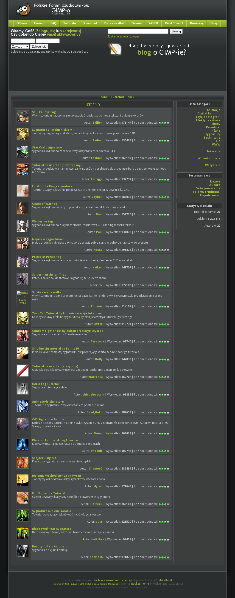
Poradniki (213, 127)
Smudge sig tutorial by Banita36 (55, 348)
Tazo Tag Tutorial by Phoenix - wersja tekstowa (67, 313)
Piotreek (96, 504)
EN (101, 285)
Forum (39, 23)
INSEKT (97, 250)
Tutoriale (69, 23)
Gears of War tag (44, 204)
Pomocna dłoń (114, 23)
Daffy (99, 359)
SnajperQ (96, 468)
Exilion (98, 123)
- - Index (117, 97)
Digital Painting (208, 113)
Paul (99, 214)
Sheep (98, 433)
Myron (98, 486)
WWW (216, 144)
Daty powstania (208, 188)
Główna (22, 23)
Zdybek (97, 197)
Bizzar (98, 324)
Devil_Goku (95, 412)
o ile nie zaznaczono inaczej (113, 580)
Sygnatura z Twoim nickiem (52, 130)
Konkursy (197, 23)
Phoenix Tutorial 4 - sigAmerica (55, 440)
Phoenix (97, 306)
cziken (98, 267)
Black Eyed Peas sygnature (51, 529)
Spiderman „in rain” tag (49, 274)
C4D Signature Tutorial (48, 419)
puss (99, 522)
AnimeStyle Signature (48, 402)
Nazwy (215, 181)
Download (90, 23)
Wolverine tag (42, 221)
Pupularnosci (210, 195)
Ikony (216, 124)
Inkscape (213, 151)
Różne (216, 131)
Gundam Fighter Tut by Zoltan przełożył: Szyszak (67, 331)
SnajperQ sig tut (44, 458)
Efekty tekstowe (208, 120)
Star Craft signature (47, 147)
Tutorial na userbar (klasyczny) (55, 366)
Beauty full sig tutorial (48, 546)
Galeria (136, 23)
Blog (213, 23)
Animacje (213, 110)
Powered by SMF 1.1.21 (65, 584)
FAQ (53, 23)
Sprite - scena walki (46, 292)
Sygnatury (93, 104)
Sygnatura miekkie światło (51, 511)
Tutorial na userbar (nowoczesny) (56, 165)
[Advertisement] (97, 77)
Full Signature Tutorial (48, 493)
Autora (214, 185)
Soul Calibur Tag (44, 112)
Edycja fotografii (208, 117)
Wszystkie (212, 165)
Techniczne (212, 138)
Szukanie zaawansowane (124, 36)
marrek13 (95, 377)
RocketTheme (140, 584)
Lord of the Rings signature (52, 186)
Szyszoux (97, 341)
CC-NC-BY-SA (164, 580)
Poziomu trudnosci (205, 192)
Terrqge (97, 179)
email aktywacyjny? (64, 34)
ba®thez (97, 539)
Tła (218, 141)
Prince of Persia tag (46, 257)
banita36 (96, 557)
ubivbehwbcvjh (93, 394)
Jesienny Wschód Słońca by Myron (56, 476)
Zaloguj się (45, 31)
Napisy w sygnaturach (48, 239)
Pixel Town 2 (174, 23)
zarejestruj (72, 31)
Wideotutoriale (209, 158)
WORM (153, 23)
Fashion (97, 158)
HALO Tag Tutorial (45, 384)
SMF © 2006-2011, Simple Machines (99, 584)
